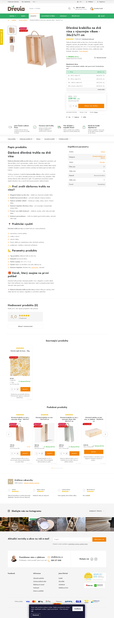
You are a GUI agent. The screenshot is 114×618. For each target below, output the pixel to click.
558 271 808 (80, 8)
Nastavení (36, 615)
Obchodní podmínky (38, 578)
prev (9, 434)
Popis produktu (12, 139)
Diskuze (38, 139)
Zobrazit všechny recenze (31, 483)
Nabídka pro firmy (63, 587)
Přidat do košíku (91, 106)
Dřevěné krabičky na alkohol (99, 157)
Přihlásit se (99, 539)
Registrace (102, 2)
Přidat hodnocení (25, 326)
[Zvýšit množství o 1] (76, 106)
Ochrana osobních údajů (39, 581)
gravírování (34, 267)
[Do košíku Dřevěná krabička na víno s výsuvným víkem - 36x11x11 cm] (25, 453)
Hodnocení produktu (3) (26, 139)
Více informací (83, 51)
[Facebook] (91, 559)
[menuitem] (14, 16)
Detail (93, 452)
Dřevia (96, 112)
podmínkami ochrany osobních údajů (78, 544)
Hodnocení (36, 587)
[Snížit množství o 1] (70, 106)
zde (32, 611)
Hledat (69, 8)
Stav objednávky (26, 2)
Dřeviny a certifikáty (38, 591)
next (105, 434)
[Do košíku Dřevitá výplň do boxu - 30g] (25, 389)
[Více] (101, 16)
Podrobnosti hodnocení (88, 39)
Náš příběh (61, 581)
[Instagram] (95, 559)
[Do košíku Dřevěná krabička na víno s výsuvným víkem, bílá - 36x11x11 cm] (74, 453)
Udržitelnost (62, 584)
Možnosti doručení (101, 57)
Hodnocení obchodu (13, 2)
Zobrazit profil (95, 511)
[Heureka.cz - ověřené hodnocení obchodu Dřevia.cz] (95, 577)
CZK (80, 2)
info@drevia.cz (57, 557)
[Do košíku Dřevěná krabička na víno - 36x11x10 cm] (50, 453)
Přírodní (102, 162)
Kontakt (61, 578)
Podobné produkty (63, 139)
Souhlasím (77, 609)
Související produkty (49, 139)
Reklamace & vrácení (38, 584)
